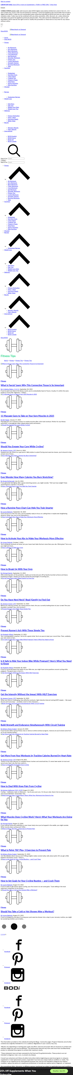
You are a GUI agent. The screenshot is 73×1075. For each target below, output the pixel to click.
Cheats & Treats (13, 80)
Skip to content (5, 1)
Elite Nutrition (12, 85)
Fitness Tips (11, 59)
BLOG (6, 360)
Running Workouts (14, 64)
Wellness (7, 110)
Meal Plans (11, 81)
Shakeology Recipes (14, 97)
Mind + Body (12, 117)
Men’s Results (12, 129)
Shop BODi (4, 31)
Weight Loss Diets (13, 107)
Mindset (6, 87)
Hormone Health (13, 119)
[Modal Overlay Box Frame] (36, 1071)
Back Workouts (12, 51)
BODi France (12, 138)
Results (6, 122)
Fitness (6, 42)
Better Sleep (11, 121)
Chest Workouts (13, 52)
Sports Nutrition (13, 83)
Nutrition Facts (12, 75)
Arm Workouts (12, 49)
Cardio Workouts (13, 61)
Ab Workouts (12, 47)
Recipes (6, 92)
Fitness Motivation (14, 116)
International (8, 131)
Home (6, 37)
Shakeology (11, 73)
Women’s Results (13, 128)
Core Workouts (12, 54)
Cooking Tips (12, 78)
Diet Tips (10, 105)
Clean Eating (12, 76)
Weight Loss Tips (13, 109)
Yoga (9, 66)
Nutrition (7, 68)
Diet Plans (11, 104)
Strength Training (13, 63)
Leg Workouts (12, 56)
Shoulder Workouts (14, 58)
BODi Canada (12, 141)
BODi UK (11, 139)
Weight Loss (8, 99)
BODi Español (12, 136)
